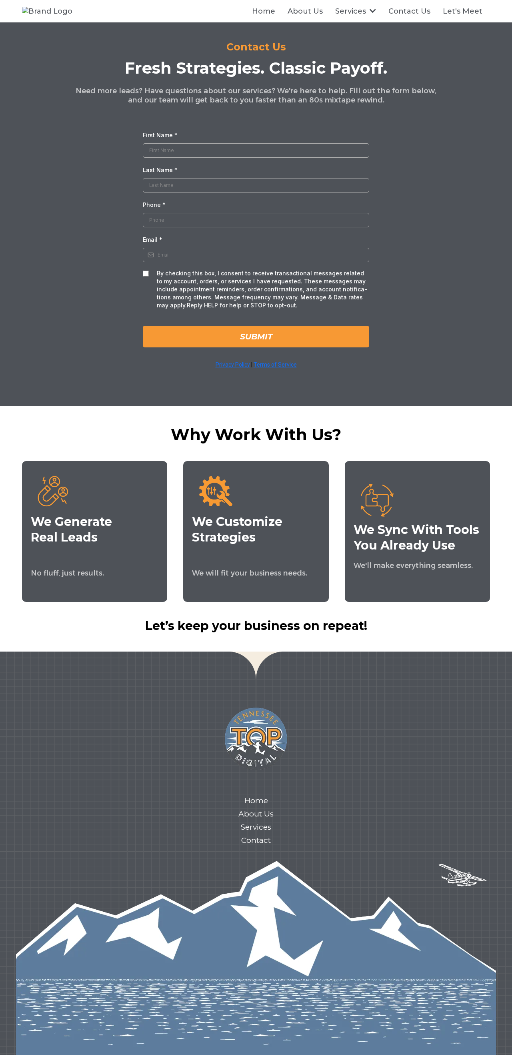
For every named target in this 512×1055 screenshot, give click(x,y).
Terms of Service (275, 364)
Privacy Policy (233, 364)
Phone (154, 204)
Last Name (160, 169)
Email (152, 239)
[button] (372, 11)
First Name (160, 135)
